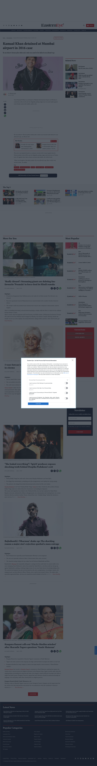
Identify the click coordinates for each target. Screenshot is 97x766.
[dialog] (48, 383)
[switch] (66, 383)
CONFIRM (38, 403)
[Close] (73, 360)
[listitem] (48, 380)
